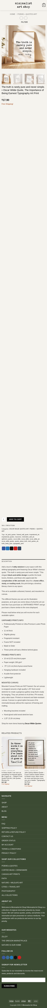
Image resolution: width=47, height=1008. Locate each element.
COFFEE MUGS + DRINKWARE (14, 870)
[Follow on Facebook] (3, 957)
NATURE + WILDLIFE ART (12, 883)
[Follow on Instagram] (7, 957)
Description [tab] (7, 561)
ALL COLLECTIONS (10, 895)
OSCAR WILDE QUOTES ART (19, 529)
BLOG (4, 811)
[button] (3, 5)
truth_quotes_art (33, 541)
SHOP (4, 803)
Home (12, 14)
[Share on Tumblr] (19, 548)
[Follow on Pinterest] (19, 957)
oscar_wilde (25, 539)
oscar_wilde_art (34, 539)
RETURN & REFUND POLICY (14, 832)
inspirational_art (34, 534)
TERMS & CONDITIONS (11, 849)
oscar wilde (16, 539)
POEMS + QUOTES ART (27, 14)
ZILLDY (5, 937)
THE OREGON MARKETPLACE (14, 941)
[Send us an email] (15, 957)
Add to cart (15, 519)
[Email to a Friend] (11, 548)
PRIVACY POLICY (9, 853)
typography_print (18, 543)
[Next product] (21, 18)
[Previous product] (25, 18)
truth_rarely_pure (7, 543)
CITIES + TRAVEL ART (11, 887)
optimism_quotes (7, 539)
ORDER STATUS (8, 841)
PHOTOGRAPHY (8, 891)
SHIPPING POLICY (9, 828)
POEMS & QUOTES (9, 866)
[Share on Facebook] (3, 548)
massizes (18, 537)
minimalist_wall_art (28, 537)
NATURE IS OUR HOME (11, 945)
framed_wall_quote (22, 534)
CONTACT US (7, 836)
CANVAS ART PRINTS (11, 874)
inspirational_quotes (8, 537)
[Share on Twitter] (7, 548)
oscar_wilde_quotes (8, 541)
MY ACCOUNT (7, 845)
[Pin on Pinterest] (15, 548)
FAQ (3, 824)
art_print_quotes (11, 534)
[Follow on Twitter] (11, 957)
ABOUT (5, 807)
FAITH (4, 878)
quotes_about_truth (21, 541)
